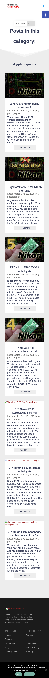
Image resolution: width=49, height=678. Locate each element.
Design (8, 639)
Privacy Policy (32, 647)
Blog (7, 647)
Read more (29, 674)
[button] (45, 14)
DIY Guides (10, 643)
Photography (11, 651)
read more (25, 147)
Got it (19, 674)
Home (8, 635)
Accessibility (32, 643)
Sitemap (29, 651)
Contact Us (31, 635)
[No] (46, 670)
